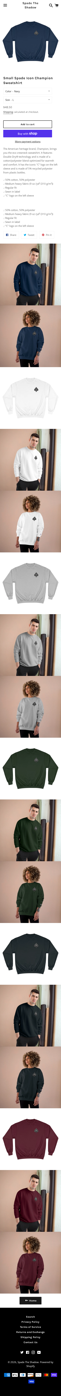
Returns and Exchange (30, 1332)
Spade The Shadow (30, 5)
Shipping (8, 111)
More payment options (28, 141)
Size (7, 99)
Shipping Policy (30, 1337)
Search (30, 1316)
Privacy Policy (30, 1321)
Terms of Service (30, 1327)
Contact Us (31, 1342)
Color (8, 91)
